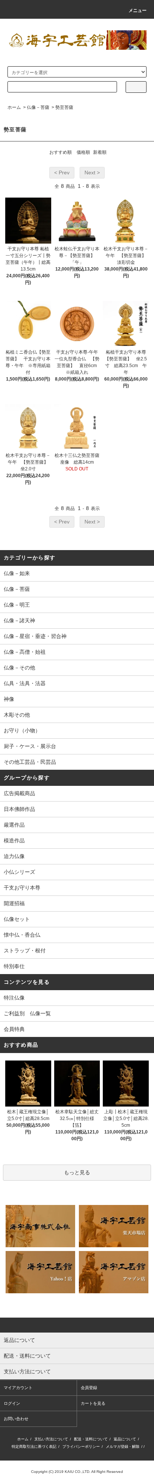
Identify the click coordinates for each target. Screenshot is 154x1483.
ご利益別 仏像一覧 (27, 1013)
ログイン (12, 1403)
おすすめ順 (60, 152)
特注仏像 (14, 998)
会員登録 (89, 1387)
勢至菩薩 (64, 107)
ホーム (14, 107)
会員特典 (14, 1029)
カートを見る (93, 1403)
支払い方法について (51, 1439)
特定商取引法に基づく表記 (34, 1446)
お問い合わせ (16, 1418)
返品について (125, 1439)
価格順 (83, 152)
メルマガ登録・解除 (122, 1446)
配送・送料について (91, 1439)
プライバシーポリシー (81, 1446)
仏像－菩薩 (38, 107)
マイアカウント (18, 1387)
